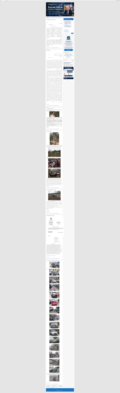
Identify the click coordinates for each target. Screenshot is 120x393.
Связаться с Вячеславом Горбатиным (69, 50)
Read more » (48, 45)
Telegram (52, 47)
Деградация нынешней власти (51, 215)
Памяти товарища (49, 131)
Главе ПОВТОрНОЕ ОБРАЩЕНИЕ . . (51, 19)
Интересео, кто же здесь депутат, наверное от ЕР (53, 260)
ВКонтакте (50, 47)
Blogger (63, 390)
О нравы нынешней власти (50, 108)
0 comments (48, 104)
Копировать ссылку (57, 47)
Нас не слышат (49, 50)
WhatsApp (54, 47)
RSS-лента (67, 57)
